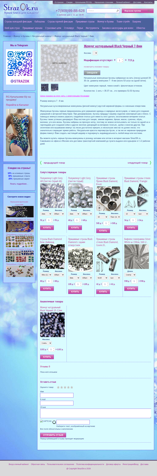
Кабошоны (40, 21)
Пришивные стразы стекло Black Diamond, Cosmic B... (107, 242)
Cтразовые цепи (53, 28)
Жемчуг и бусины (105, 21)
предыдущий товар (52, 162)
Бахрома (137, 21)
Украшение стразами (104, 2)
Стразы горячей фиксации (60, 21)
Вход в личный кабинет (19, 464)
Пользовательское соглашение (60, 464)
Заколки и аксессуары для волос (117, 28)
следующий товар (139, 162)
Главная (7, 36)
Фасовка (87, 53)
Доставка (137, 2)
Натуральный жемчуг (42, 36)
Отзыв (43, 407)
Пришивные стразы (85, 21)
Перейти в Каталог (17, 105)
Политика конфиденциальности (90, 464)
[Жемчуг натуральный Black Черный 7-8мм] (44, 87)
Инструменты (92, 28)
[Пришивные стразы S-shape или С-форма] (20, 261)
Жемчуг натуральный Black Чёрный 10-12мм (51, 308)
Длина (130, 271)
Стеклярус (69, 28)
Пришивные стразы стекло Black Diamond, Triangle (137, 179)
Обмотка (140, 28)
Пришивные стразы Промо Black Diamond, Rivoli (107, 181)
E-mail (43, 399)
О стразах (59, 2)
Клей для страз (12, 28)
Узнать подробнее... (19, 184)
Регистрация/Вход (130, 464)
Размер (46, 210)
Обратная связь (38, 464)
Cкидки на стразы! (19, 168)
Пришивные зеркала (32, 28)
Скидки (69, 2)
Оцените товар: (47, 387)
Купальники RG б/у (83, 2)
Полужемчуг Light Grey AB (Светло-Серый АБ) (51, 179)
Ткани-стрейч (123, 21)
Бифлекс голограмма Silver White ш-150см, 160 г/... (137, 240)
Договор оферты (113, 464)
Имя (42, 392)
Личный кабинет (123, 2)
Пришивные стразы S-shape (19, 249)
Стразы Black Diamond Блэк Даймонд (51, 240)
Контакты (148, 2)
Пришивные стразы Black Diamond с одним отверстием (80, 242)
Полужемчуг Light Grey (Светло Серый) (79, 179)
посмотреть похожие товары (96, 67)
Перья (80, 28)
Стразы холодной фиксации (18, 21)
